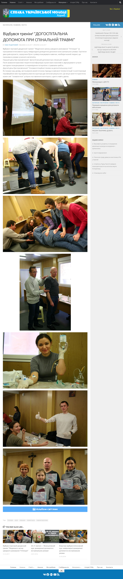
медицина (22, 520)
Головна (4, 2)
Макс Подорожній (11, 45)
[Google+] (113, 25)
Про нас (85, 2)
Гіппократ (10, 520)
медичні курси (31, 520)
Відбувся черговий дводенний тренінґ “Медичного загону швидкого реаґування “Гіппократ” (15, 548)
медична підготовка (42, 520)
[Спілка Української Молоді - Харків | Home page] (36, 13)
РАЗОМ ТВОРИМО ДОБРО (102, 130)
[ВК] (107, 25)
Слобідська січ (51, 2)
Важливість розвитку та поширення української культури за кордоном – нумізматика (104, 146)
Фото (24, 25)
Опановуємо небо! (100, 173)
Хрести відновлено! (100, 153)
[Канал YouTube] (116, 25)
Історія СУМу (74, 2)
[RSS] (119, 25)
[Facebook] (110, 25)
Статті (20, 2)
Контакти (93, 2)
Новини (12, 2)
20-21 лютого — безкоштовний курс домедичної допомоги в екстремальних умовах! (43, 548)
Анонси (29, 2)
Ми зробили (38, 2)
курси (16, 520)
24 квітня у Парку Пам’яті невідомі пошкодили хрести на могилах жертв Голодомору (104, 166)
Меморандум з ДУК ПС (100, 82)
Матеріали (62, 2)
